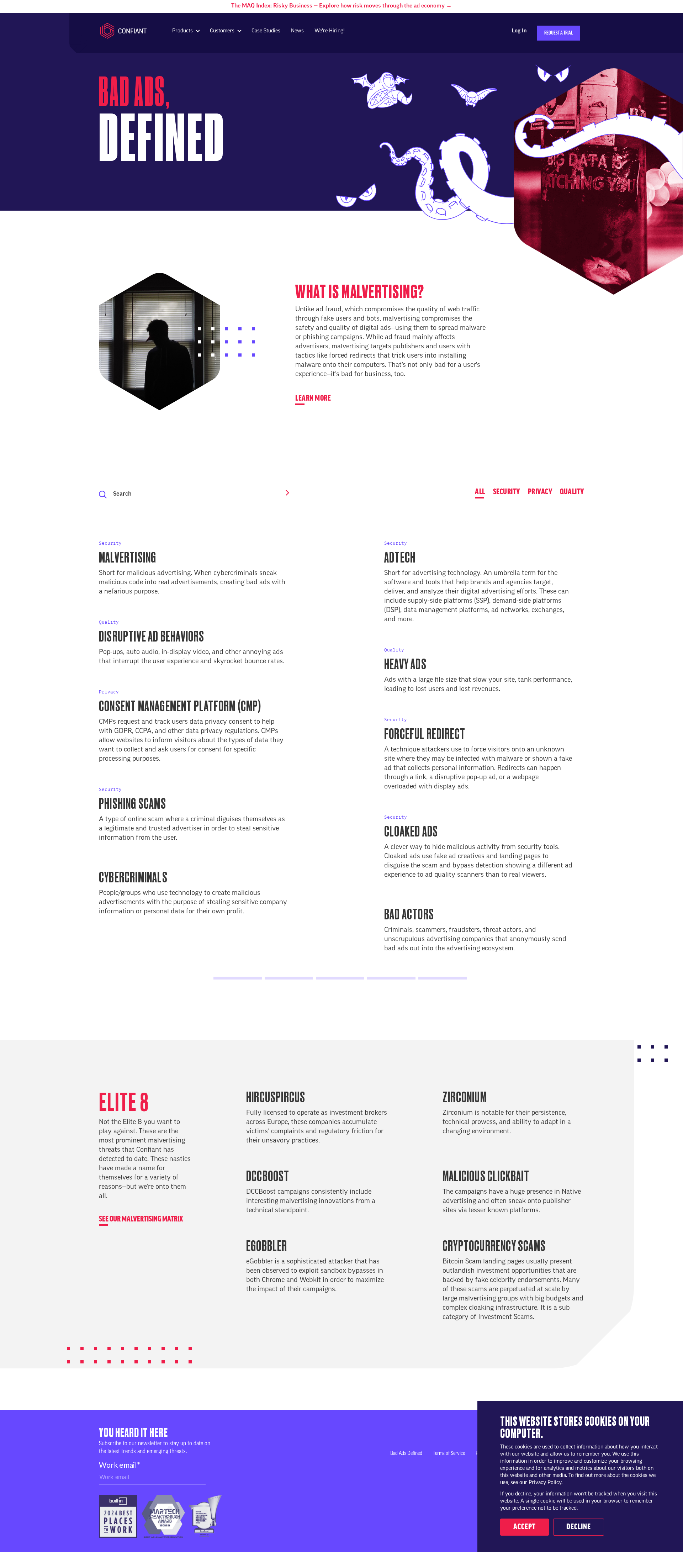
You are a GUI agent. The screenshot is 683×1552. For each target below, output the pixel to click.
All (480, 492)
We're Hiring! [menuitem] (329, 31)
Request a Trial (558, 33)
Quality (572, 492)
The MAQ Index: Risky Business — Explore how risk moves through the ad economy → (341, 6)
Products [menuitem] (182, 31)
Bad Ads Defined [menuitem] (406, 1453)
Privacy (540, 492)
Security (506, 492)
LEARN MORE (313, 398)
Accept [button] (524, 1527)
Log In (519, 31)
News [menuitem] (297, 31)
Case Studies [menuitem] (266, 31)
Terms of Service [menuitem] (449, 1453)
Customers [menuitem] (222, 31)
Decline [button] (578, 1527)
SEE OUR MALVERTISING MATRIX (141, 1219)
